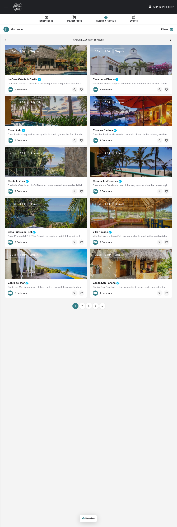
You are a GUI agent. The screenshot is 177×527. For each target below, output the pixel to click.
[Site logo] (18, 7)
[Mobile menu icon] (5, 7)
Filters (165, 29)
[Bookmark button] (81, 89)
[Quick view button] (74, 89)
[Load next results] (171, 40)
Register (169, 6)
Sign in (157, 6)
